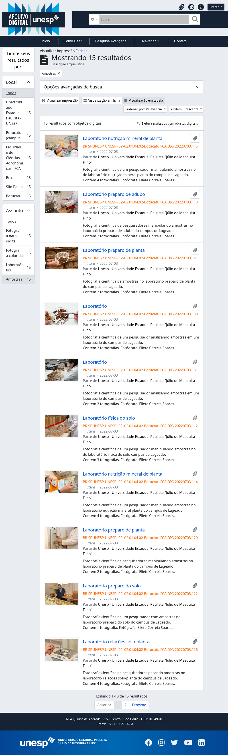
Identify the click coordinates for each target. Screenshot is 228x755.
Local (11, 82)
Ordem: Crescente (185, 109)
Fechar (81, 50)
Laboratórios (18, 267)
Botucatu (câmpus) (18, 135)
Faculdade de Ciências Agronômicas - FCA (18, 158)
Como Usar (72, 41)
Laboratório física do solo (109, 418)
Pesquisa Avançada (110, 41)
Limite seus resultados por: (18, 60)
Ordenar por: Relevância (144, 109)
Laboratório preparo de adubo (114, 194)
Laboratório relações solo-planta (116, 641)
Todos (11, 92)
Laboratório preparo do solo (112, 586)
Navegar (149, 41)
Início (45, 41)
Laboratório (95, 306)
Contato (180, 41)
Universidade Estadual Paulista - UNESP (18, 113)
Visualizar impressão (62, 100)
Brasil (18, 178)
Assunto (14, 210)
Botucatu (18, 196)
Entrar (215, 7)
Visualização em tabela (145, 100)
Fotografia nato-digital (18, 236)
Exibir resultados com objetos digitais (169, 123)
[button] (181, 7)
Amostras (18, 280)
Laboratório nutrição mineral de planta (122, 138)
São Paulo (18, 187)
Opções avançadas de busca (73, 87)
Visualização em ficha (104, 100)
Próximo (139, 704)
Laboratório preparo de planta (114, 250)
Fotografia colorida (18, 253)
